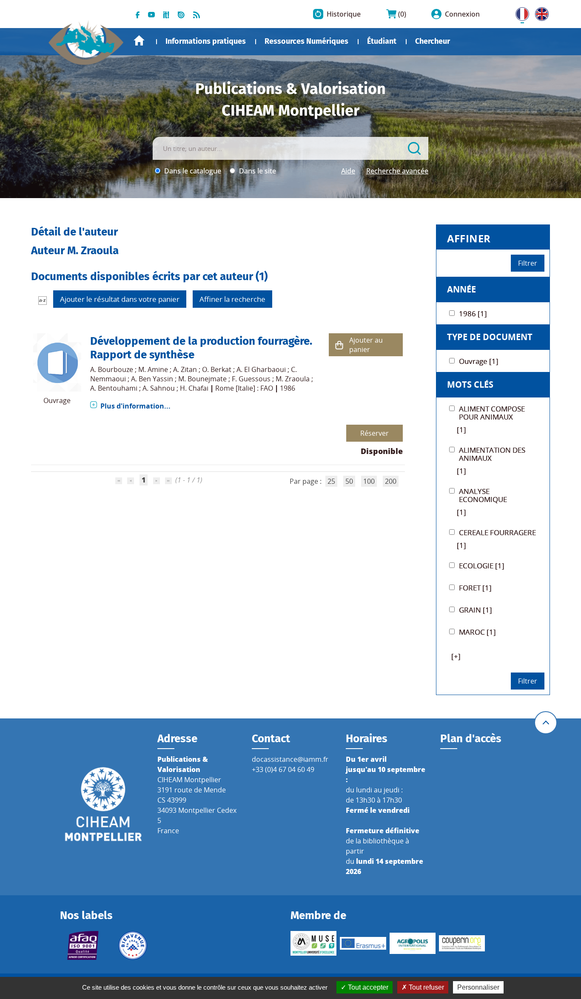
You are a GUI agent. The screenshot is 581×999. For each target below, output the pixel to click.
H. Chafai (194, 388)
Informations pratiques (205, 41)
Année (461, 289)
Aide (348, 171)
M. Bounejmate (202, 378)
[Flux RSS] (196, 14)
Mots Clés (470, 384)
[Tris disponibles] (42, 300)
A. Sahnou (158, 388)
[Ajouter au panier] (338, 345)
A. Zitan (185, 369)
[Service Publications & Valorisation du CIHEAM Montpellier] (86, 38)
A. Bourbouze (111, 369)
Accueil (139, 40)
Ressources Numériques (306, 41)
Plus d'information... (135, 406)
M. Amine (153, 369)
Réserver (374, 433)
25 (331, 481)
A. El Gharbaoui (261, 369)
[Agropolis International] (413, 943)
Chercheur (432, 41)
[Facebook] (138, 14)
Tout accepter (367, 987)
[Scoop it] (166, 14)
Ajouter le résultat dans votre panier (119, 299)
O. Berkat (216, 369)
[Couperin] (462, 943)
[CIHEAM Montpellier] (103, 803)
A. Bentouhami (113, 388)
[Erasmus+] (363, 943)
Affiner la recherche (232, 299)
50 (349, 481)
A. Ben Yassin (152, 378)
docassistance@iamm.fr (290, 759)
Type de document (490, 337)
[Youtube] (151, 14)
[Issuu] (181, 14)
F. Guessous (251, 378)
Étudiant (381, 41)
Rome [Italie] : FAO (244, 388)
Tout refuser (425, 987)
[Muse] (313, 943)
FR (519, 12)
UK (539, 12)
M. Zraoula (293, 378)
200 (390, 481)
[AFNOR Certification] (83, 945)
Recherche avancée (397, 171)
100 (369, 481)
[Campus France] (133, 945)
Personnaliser (478, 987)
